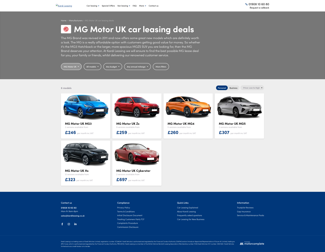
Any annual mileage (136, 66)
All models (91, 66)
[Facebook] (62, 224)
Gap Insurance (244, 211)
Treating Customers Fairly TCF (130, 219)
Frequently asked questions (189, 215)
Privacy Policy (123, 207)
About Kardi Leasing (186, 211)
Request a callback (259, 7)
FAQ (135, 5)
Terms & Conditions (126, 211)
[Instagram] (69, 224)
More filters (161, 66)
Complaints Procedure (127, 223)
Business (233, 87)
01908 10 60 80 (69, 207)
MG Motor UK (70, 66)
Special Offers (108, 5)
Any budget (111, 66)
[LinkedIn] (75, 224)
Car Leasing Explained (187, 207)
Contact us (153, 5)
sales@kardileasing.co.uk (73, 215)
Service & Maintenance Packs (250, 215)
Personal (222, 87)
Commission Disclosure (127, 227)
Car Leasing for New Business (190, 219)
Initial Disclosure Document (129, 215)
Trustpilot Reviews (245, 207)
